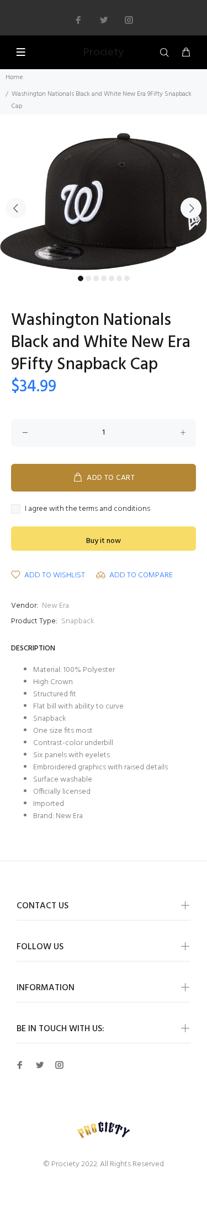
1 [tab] (80, 278)
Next (191, 208)
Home (14, 77)
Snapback (77, 621)
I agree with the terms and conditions (87, 509)
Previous (16, 208)
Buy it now (103, 541)
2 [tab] (88, 278)
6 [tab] (119, 278)
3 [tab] (96, 278)
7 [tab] (127, 278)
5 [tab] (111, 278)
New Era (55, 605)
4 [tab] (104, 278)
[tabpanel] (103, 201)
